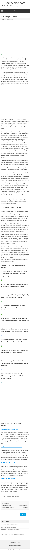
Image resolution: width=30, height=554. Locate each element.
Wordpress (21, 549)
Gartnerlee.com (15, 2)
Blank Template (15, 496)
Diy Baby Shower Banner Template (10, 429)
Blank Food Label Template (8, 478)
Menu (15, 10)
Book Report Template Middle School (9, 524)
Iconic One (7, 549)
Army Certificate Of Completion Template (10, 532)
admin (4, 19)
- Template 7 (9, 496)
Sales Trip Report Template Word (8, 527)
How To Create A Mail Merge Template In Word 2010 (12, 534)
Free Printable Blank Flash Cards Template (10, 529)
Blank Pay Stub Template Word (9, 462)
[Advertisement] (15, 37)
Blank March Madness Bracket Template (11, 447)
